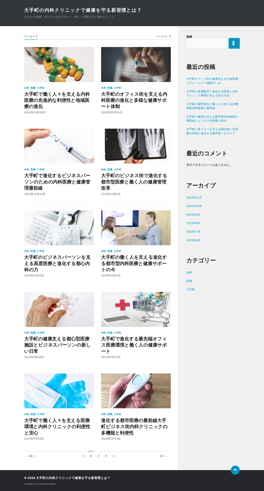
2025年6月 (193, 240)
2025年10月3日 (111, 275)
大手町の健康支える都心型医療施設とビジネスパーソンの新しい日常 (57, 345)
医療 (33, 87)
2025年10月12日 (34, 193)
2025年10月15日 (111, 112)
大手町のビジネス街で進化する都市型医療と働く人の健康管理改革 (134, 182)
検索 (189, 36)
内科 (26, 87)
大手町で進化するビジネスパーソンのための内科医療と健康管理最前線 (57, 182)
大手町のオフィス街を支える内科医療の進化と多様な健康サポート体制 (134, 100)
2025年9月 (193, 214)
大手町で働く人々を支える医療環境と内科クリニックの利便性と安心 (57, 426)
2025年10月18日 (34, 112)
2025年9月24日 (34, 357)
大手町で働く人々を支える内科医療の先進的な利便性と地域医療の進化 (57, 100)
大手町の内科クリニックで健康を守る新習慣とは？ (83, 10)
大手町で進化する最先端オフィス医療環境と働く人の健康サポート (134, 345)
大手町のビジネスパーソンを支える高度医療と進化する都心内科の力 (57, 263)
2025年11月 (194, 197)
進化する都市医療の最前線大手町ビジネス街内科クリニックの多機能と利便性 (134, 426)
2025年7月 (193, 231)
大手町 (41, 87)
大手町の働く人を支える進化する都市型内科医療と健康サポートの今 (134, 263)
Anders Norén (46, 484)
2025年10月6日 (34, 275)
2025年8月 (193, 223)
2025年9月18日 (34, 438)
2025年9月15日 (111, 438)
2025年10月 (194, 206)
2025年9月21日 (111, 357)
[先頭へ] (235, 470)
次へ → (164, 455)
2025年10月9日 (111, 193)
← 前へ (30, 455)
